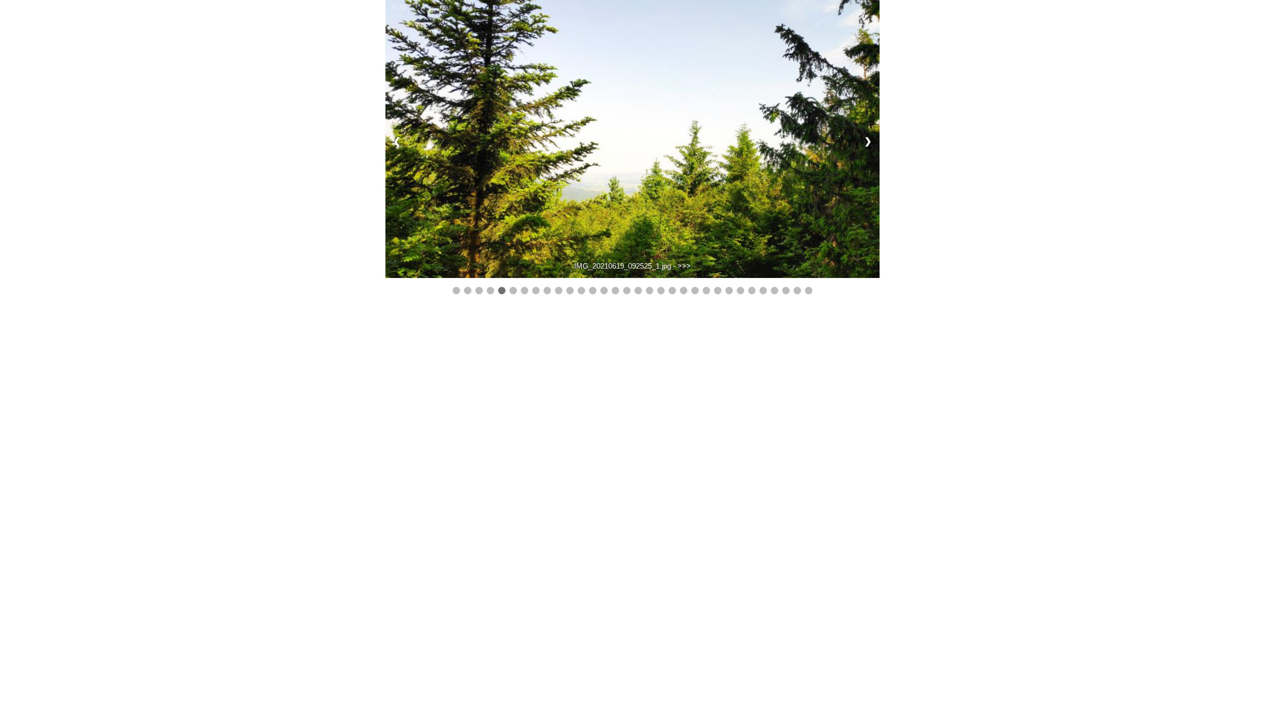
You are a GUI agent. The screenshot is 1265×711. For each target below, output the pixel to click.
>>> (684, 266)
